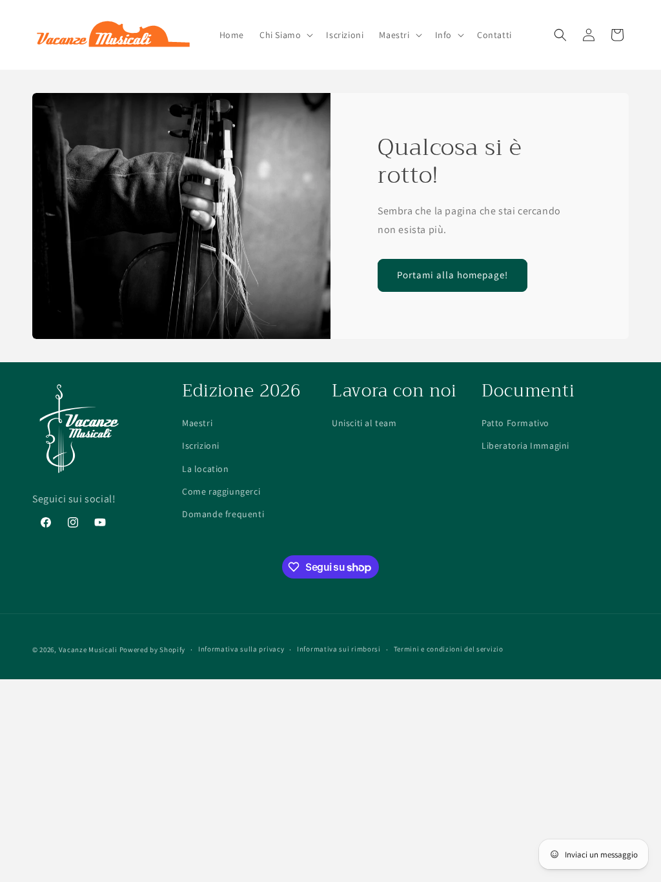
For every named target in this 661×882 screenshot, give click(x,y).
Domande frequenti (223, 514)
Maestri (197, 423)
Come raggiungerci (221, 491)
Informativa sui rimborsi (339, 648)
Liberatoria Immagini (525, 445)
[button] (285, 34)
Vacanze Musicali (88, 649)
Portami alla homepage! (452, 275)
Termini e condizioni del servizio (448, 648)
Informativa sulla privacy (241, 648)
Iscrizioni (200, 445)
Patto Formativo (515, 423)
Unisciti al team (364, 423)
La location (205, 469)
